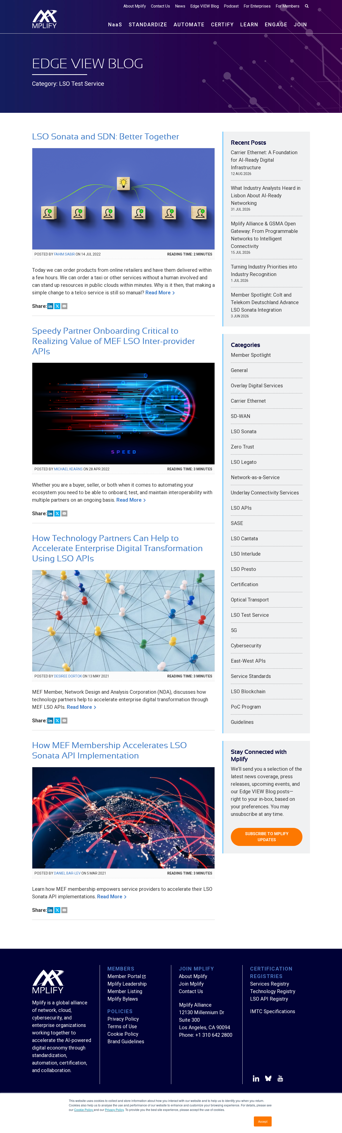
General (239, 370)
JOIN (300, 25)
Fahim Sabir (64, 254)
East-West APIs (248, 661)
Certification (244, 584)
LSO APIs (241, 508)
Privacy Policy (114, 1109)
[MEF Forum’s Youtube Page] (279, 1079)
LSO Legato (244, 462)
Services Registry (269, 984)
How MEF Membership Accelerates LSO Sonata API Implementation (109, 750)
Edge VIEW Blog (204, 6)
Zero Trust (242, 447)
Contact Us (160, 6)
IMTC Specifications (272, 1011)
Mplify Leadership (127, 984)
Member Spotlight (251, 355)
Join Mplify (191, 984)
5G (234, 630)
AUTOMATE (189, 25)
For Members (287, 6)
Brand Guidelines (125, 1041)
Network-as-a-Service (255, 477)
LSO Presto (243, 569)
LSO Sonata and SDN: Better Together (105, 136)
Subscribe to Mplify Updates (266, 836)
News (180, 6)
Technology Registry (272, 991)
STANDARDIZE (148, 25)
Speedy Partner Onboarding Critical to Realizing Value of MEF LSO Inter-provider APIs (113, 341)
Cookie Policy (84, 1109)
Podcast (231, 6)
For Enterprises (257, 6)
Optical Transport (250, 600)
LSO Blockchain (248, 691)
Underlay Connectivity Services (265, 493)
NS (115, 25)
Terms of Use (122, 1026)
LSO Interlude (246, 554)
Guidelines (242, 722)
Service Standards (251, 676)
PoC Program (246, 707)
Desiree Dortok (68, 676)
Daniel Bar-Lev (67, 873)
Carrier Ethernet (248, 401)
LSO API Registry (269, 999)
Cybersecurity (246, 646)
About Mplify (134, 6)
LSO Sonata (243, 431)
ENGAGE (276, 25)
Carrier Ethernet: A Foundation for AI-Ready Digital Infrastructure (264, 159)
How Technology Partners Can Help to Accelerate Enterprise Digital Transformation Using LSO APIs (117, 548)
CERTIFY (222, 25)
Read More (157, 293)
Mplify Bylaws (122, 999)
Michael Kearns (68, 469)
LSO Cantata (244, 539)
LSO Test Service (250, 615)
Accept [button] (262, 1121)
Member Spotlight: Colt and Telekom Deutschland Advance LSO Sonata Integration (265, 302)
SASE (237, 523)
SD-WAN (240, 416)
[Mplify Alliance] (48, 992)
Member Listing (124, 991)
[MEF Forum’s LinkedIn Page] (256, 1079)
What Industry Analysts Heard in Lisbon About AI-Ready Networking (265, 195)
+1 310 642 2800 (213, 1035)
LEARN (249, 25)
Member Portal (124, 976)
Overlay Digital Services (257, 386)
